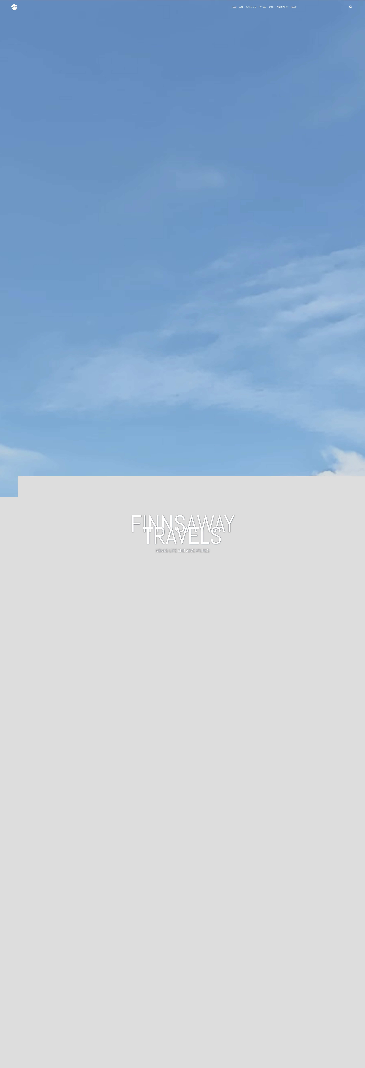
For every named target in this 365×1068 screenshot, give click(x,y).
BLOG (241, 7)
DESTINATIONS (251, 7)
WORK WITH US (282, 7)
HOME (234, 7)
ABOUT (293, 7)
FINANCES (262, 7)
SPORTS (272, 7)
